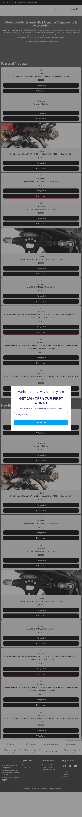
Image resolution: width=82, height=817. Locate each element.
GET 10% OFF (41, 422)
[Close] (68, 388)
